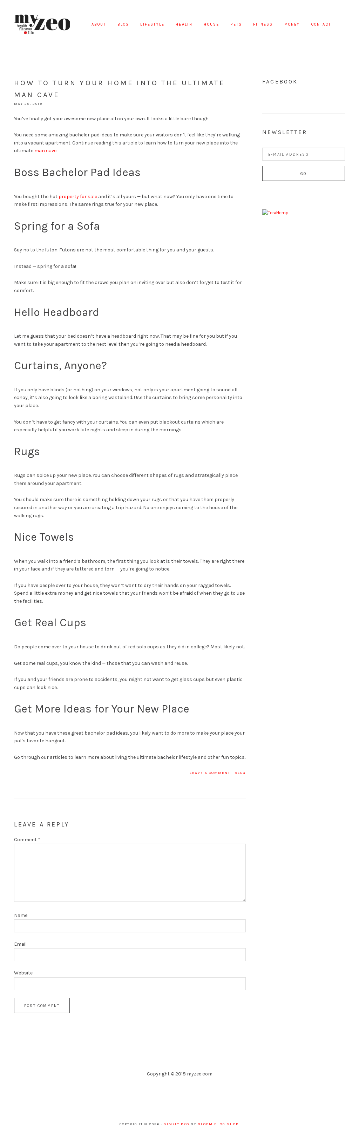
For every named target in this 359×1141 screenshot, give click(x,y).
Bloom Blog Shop (218, 1124)
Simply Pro (176, 1124)
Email (20, 944)
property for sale (78, 197)
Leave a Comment (210, 773)
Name (20, 915)
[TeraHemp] (275, 212)
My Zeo (42, 24)
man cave (45, 151)
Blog (240, 773)
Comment (27, 840)
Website (23, 973)
